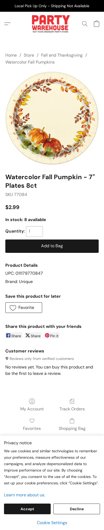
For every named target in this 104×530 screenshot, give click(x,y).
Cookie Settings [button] (52, 522)
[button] (52, 24)
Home (11, 55)
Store (29, 55)
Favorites (32, 428)
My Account (32, 409)
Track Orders (72, 409)
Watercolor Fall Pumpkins (30, 62)
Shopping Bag (72, 428)
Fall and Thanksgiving (62, 55)
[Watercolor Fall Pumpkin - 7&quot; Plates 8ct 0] (52, 118)
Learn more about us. (24, 495)
